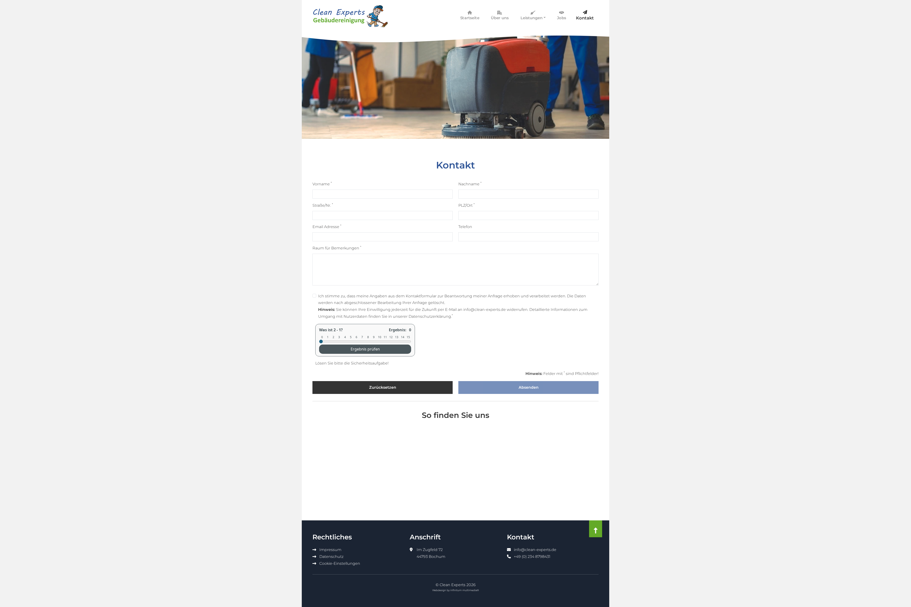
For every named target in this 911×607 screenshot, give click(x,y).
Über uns (500, 18)
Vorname (322, 183)
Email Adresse (326, 226)
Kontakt (585, 18)
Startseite (469, 18)
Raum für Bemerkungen (336, 247)
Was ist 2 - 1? (331, 329)
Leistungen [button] (532, 18)
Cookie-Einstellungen (339, 563)
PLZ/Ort (466, 205)
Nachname (470, 183)
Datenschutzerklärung (430, 316)
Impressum (329, 549)
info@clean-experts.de (534, 549)
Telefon (465, 226)
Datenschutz (331, 556)
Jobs (561, 18)
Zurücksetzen (382, 387)
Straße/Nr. (322, 205)
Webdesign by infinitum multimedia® (455, 590)
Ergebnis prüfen (365, 349)
